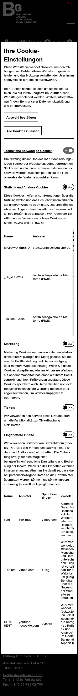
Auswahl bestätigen (21, 117)
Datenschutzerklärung (54, 101)
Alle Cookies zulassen (22, 130)
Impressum (22, 106)
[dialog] (39, 348)
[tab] (33, 150)
